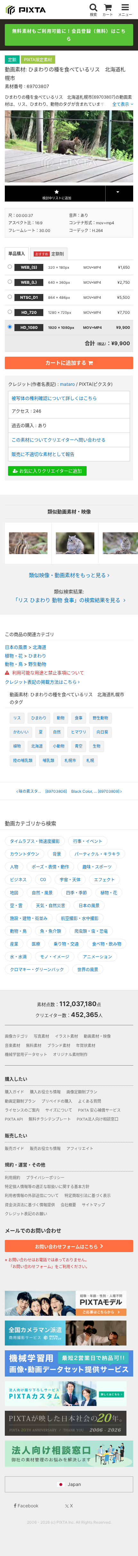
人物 (14, 866)
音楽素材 (12, 1045)
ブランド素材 (58, 1045)
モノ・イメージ (54, 956)
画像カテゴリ (16, 1036)
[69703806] (43, 791)
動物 (61, 718)
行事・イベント (87, 841)
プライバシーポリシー (45, 1177)
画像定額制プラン (81, 1092)
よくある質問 (89, 1101)
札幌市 (70, 760)
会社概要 (68, 1205)
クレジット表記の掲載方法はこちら (41, 682)
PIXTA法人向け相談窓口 (97, 1119)
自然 (57, 732)
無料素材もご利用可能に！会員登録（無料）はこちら (69, 34)
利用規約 (12, 1177)
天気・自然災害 (50, 905)
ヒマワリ (78, 732)
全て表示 (120, 104)
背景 (57, 853)
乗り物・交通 (66, 943)
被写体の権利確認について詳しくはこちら (54, 398)
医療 (36, 943)
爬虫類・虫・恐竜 (91, 930)
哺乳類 (48, 760)
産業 (14, 943)
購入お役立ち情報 (45, 1092)
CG (43, 879)
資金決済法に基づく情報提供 (30, 1205)
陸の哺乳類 (22, 760)
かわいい (21, 732)
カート (107, 14)
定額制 (49, 253)
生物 (96, 746)
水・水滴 (18, 956)
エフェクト (104, 879)
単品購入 (16, 253)
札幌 (90, 760)
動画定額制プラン (20, 1101)
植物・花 (14, 655)
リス (17, 718)
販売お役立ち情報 (45, 1148)
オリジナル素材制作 (70, 1054)
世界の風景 (87, 969)
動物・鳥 (14, 664)
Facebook (27, 1505)
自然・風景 (42, 892)
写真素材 (41, 1036)
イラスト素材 (66, 1036)
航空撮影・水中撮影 (80, 918)
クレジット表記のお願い (26, 1213)
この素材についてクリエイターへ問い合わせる (59, 439)
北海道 (39, 647)
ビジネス (18, 879)
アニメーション (97, 956)
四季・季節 (76, 892)
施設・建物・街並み (28, 918)
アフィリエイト (79, 1148)
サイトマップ (93, 1205)
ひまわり (37, 655)
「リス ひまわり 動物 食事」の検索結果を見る (66, 600)
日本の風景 (16, 647)
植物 (17, 746)
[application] (69, 146)
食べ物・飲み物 (106, 943)
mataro (67, 384)
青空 (78, 746)
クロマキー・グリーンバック (37, 969)
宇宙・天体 (70, 879)
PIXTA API (14, 1119)
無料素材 (33, 1045)
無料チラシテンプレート (50, 1119)
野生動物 (37, 664)
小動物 (59, 746)
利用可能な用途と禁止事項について (47, 672)
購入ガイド (14, 1092)
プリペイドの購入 (56, 1101)
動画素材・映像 (97, 1036)
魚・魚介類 (50, 930)
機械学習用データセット (26, 1054)
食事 (78, 718)
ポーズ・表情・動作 (50, 866)
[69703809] (97, 791)
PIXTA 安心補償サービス (99, 1110)
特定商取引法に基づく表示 (88, 1195)
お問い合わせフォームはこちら (67, 1246)
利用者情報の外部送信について (32, 1195)
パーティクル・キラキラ (97, 853)
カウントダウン (24, 853)
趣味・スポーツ (97, 866)
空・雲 (16, 905)
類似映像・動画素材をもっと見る (67, 575)
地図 (14, 892)
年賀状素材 (85, 1045)
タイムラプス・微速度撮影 (35, 841)
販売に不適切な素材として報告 (43, 454)
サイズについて (58, 1110)
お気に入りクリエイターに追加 (50, 470)
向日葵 (102, 732)
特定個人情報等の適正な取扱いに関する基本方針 (47, 1186)
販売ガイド (14, 1148)
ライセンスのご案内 (22, 1110)
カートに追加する (65, 363)
